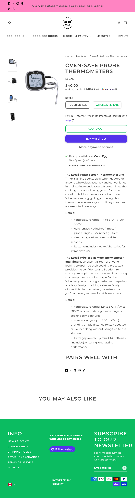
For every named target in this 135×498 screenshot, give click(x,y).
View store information (87, 165)
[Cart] (125, 23)
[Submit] (124, 468)
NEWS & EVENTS (19, 441)
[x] (13, 3)
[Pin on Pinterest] (75, 370)
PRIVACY (13, 467)
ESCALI (70, 78)
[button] (96, 89)
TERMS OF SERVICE (20, 462)
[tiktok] (9, 8)
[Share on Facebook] (66, 370)
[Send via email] (79, 370)
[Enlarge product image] (41, 88)
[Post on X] (71, 370)
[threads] (13, 8)
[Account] (119, 23)
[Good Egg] (67, 23)
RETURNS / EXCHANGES (23, 457)
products (81, 56)
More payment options (96, 147)
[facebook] (9, 3)
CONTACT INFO (18, 446)
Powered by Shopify (61, 482)
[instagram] (17, 3)
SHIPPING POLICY (19, 451)
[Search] (10, 23)
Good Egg (101, 156)
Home (68, 56)
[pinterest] (22, 3)
